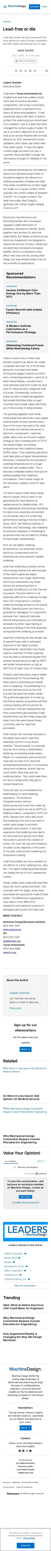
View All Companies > (25, 1285)
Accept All (25, 1545)
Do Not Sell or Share (30, 1482)
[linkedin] (20, 70)
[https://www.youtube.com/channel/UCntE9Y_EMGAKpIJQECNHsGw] (30, 1451)
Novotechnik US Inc (14, 1266)
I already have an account (25, 1202)
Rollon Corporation (13, 1270)
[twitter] (25, 70)
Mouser (8, 1262)
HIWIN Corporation (13, 1253)
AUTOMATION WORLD (25, 1463)
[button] (5, 7)
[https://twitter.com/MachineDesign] (27, 1451)
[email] (35, 70)
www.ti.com (9, 952)
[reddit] (30, 70)
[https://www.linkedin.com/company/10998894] (23, 1451)
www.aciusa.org (12, 929)
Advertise (16, 1482)
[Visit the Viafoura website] (41, 1174)
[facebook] (16, 70)
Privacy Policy (9, 1487)
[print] (46, 70)
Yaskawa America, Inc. (15, 1279)
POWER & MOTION (25, 1473)
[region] (25, 1168)
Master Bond (10, 1257)
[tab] (10, 1161)
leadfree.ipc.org (12, 941)
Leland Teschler (25, 50)
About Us (7, 1482)
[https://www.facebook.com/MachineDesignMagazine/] (19, 1451)
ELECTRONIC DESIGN (25, 1470)
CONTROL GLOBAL (25, 1466)
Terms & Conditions (24, 1487)
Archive (7, 22)
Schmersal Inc (11, 1274)
